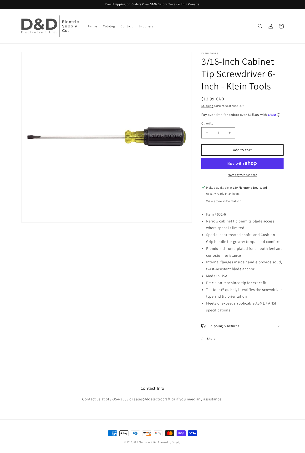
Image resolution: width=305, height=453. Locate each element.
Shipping (207, 106)
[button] (260, 26)
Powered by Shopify (169, 442)
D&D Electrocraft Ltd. (145, 442)
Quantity (207, 123)
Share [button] (211, 338)
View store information (223, 201)
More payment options (242, 175)
